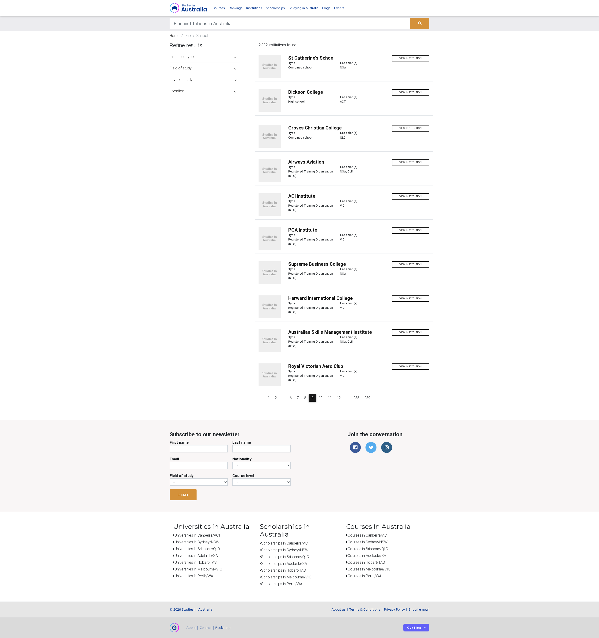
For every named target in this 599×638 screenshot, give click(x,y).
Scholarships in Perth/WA (281, 583)
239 (367, 398)
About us (339, 609)
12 (339, 398)
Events (339, 8)
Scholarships (275, 8)
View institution (410, 58)
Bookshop (222, 627)
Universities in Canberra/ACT (198, 535)
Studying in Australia (303, 8)
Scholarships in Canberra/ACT (285, 543)
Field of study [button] (181, 68)
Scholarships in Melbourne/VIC (286, 577)
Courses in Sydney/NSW (367, 542)
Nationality (242, 459)
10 (320, 398)
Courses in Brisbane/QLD (368, 548)
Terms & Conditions (364, 609)
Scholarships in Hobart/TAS (283, 570)
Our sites (414, 628)
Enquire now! (419, 609)
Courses (218, 8)
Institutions (254, 8)
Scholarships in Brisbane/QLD (285, 556)
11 (330, 398)
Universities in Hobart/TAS (196, 562)
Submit (183, 495)
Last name (241, 442)
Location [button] (177, 91)
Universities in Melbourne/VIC (198, 569)
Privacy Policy (394, 609)
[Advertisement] (205, 126)
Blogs (326, 8)
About (191, 627)
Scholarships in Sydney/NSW (284, 550)
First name (179, 442)
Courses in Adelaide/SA (367, 555)
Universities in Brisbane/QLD (197, 548)
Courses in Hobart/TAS (366, 562)
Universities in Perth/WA (194, 575)
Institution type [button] (182, 56)
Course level (243, 475)
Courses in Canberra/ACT (368, 535)
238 (356, 398)
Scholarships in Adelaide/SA (284, 563)
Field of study (182, 475)
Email (174, 459)
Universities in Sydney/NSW (197, 542)
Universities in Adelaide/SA (196, 555)
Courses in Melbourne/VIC (369, 569)
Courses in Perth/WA (364, 575)
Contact (206, 627)
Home (174, 35)
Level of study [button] (181, 79)
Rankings (235, 8)
